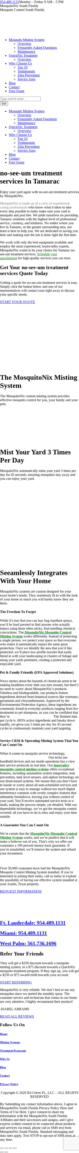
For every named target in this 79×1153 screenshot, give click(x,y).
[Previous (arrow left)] (2, 1152)
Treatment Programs (13, 1050)
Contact (5, 1075)
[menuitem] (26, 40)
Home (3, 1034)
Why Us (5, 1059)
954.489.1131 (9, 2)
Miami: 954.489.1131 (23, 933)
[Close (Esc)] (2, 1148)
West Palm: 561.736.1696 (28, 943)
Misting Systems (10, 1042)
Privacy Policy (9, 1084)
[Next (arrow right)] (6, 1152)
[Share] (6, 1148)
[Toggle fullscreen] (10, 1148)
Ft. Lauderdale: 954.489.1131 (33, 923)
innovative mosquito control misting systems (34, 767)
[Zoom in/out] (15, 1148)
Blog (3, 1067)
